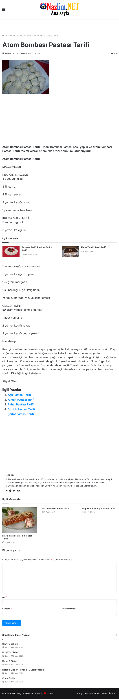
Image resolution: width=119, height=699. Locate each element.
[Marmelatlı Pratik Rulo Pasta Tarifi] (19, 520)
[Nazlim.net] (59, 9)
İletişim (112, 693)
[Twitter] (15, 491)
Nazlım (49, 693)
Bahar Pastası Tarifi (21, 404)
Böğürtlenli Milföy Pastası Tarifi (98, 508)
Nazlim (8, 53)
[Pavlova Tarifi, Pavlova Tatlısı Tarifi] (11, 251)
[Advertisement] (59, 26)
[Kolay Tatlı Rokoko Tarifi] (70, 251)
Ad (4, 597)
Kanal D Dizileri (10, 661)
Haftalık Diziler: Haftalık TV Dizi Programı (23, 669)
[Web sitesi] (7, 491)
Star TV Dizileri (10, 644)
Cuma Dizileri (9, 678)
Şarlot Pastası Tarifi (21, 414)
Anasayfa (9, 35)
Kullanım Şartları (92, 693)
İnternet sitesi (69, 608)
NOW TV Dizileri (10, 652)
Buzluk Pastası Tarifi (21, 409)
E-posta (7, 608)
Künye (80, 693)
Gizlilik (105, 693)
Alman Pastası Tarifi (21, 399)
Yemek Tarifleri (22, 35)
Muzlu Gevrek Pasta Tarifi (55, 508)
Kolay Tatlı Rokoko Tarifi (93, 247)
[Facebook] (11, 491)
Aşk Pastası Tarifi (19, 394)
